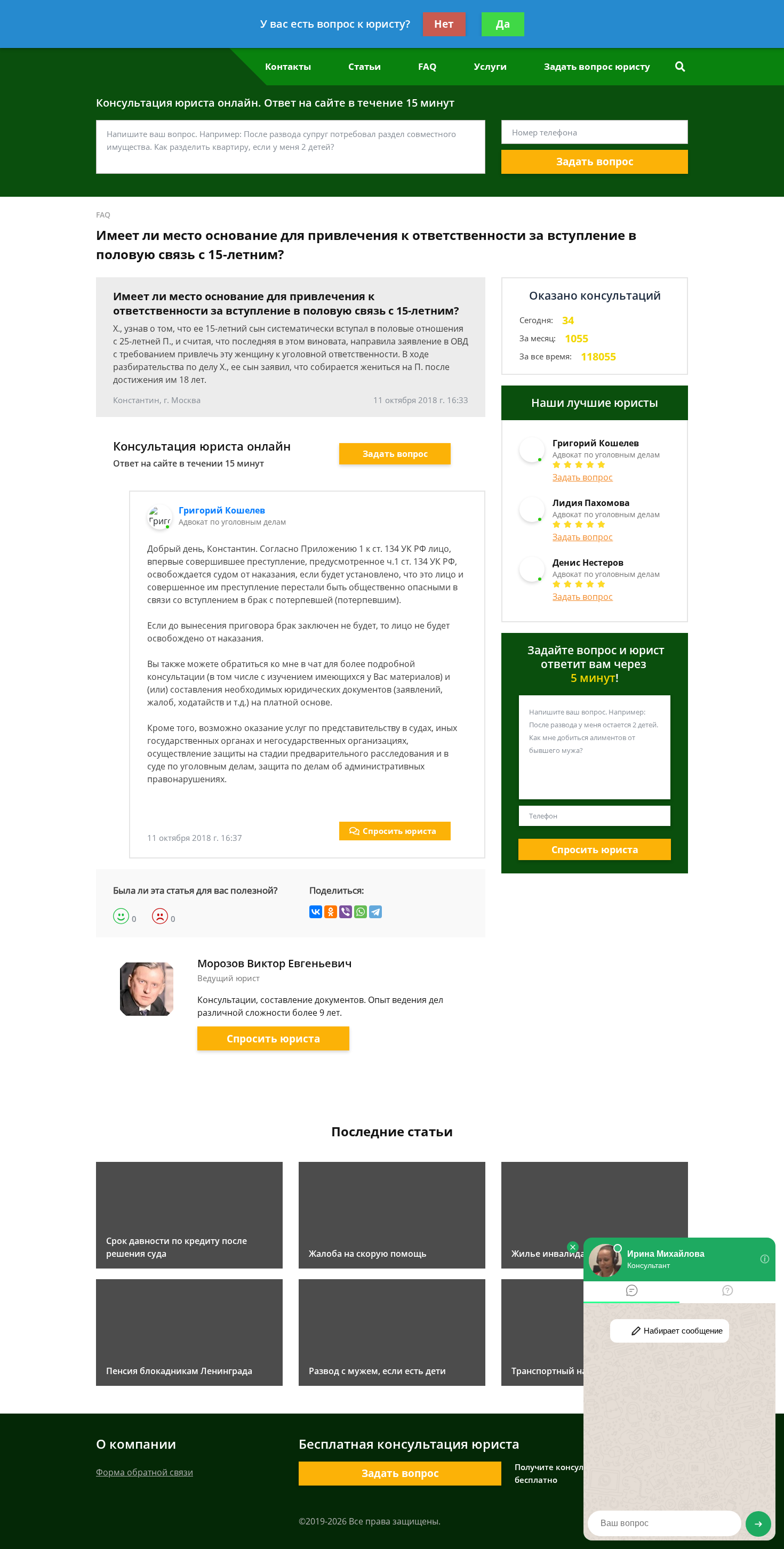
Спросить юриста (399, 830)
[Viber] (345, 911)
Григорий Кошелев (222, 510)
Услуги (490, 66)
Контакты (288, 66)
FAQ (427, 66)
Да (503, 24)
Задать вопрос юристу (597, 66)
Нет (444, 24)
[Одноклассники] (330, 911)
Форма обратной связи (144, 1472)
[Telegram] (375, 911)
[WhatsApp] (360, 911)
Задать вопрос (595, 161)
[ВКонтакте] (315, 911)
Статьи (364, 66)
